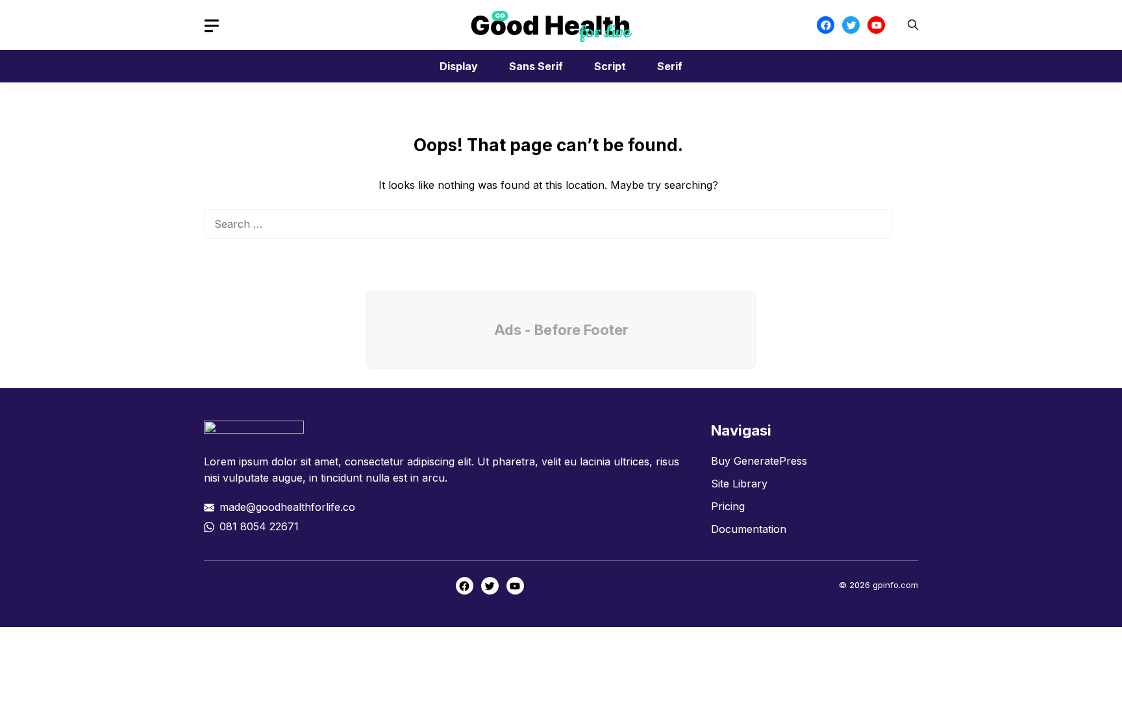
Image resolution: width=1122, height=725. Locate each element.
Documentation (748, 528)
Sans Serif (536, 66)
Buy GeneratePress (759, 460)
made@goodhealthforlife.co (287, 506)
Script (610, 66)
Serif (669, 66)
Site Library (739, 483)
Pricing (728, 506)
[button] (913, 25)
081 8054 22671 (259, 526)
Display (459, 66)
